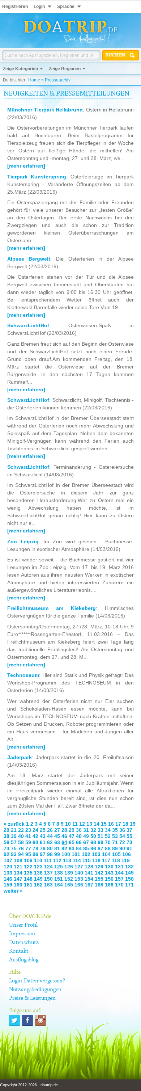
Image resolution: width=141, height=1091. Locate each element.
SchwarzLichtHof (28, 325)
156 (109, 879)
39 (14, 836)
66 (79, 842)
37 (129, 830)
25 (43, 830)
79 (43, 848)
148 (28, 879)
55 (129, 836)
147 (18, 879)
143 (109, 873)
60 (35, 842)
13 (89, 824)
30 (79, 830)
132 (129, 866)
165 (68, 885)
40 (21, 836)
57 (14, 842)
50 (93, 836)
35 (115, 830)
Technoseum (23, 675)
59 (28, 842)
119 (125, 860)
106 (126, 854)
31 (86, 830)
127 (78, 866)
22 (21, 830)
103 (96, 854)
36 (122, 830)
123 (38, 866)
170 (119, 885)
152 (68, 879)
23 (28, 830)
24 (35, 830)
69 (100, 842)
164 (58, 885)
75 (14, 848)
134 (18, 873)
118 (116, 860)
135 (28, 873)
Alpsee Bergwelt (28, 259)
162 (38, 885)
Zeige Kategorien (20, 68)
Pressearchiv (57, 80)
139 (68, 873)
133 (8, 873)
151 (58, 879)
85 (86, 848)
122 (28, 866)
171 (129, 885)
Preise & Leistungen (32, 998)
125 (58, 866)
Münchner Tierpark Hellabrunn (45, 110)
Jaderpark (19, 757)
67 (86, 842)
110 (38, 860)
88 (108, 848)
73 (129, 842)
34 (108, 830)
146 (8, 879)
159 (8, 885)
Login (39, 6)
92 (6, 854)
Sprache (65, 6)
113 (67, 860)
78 (35, 848)
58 (21, 842)
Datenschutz (24, 942)
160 (18, 885)
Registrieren (15, 6)
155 (99, 879)
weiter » (13, 891)
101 (76, 854)
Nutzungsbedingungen (35, 990)
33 (100, 830)
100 (65, 854)
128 (89, 866)
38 (6, 836)
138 (58, 873)
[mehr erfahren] (26, 166)
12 (82, 824)
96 (35, 854)
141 (89, 873)
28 (64, 830)
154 (89, 879)
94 (21, 854)
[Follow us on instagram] (40, 1020)
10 (68, 824)
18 (125, 824)
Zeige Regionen (65, 68)
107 (8, 860)
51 (100, 836)
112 (57, 860)
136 (38, 873)
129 (99, 866)
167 (89, 885)
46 (64, 836)
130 (109, 866)
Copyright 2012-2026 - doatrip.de (29, 1085)
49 (86, 836)
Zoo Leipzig (23, 541)
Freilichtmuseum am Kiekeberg (51, 608)
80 (50, 848)
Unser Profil (23, 925)
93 (14, 854)
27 (57, 830)
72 (122, 842)
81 (57, 848)
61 (43, 842)
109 (28, 860)
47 (71, 836)
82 (64, 848)
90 (122, 848)
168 (99, 885)
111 (48, 860)
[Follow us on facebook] (27, 1020)
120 (8, 866)
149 (38, 879)
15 (104, 824)
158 (129, 879)
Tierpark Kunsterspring (36, 177)
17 (118, 824)
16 (111, 824)
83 (71, 848)
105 (116, 854)
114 (77, 860)
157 (119, 879)
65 (71, 842)
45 (57, 836)
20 (6, 830)
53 (115, 836)
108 (18, 860)
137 (48, 873)
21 (14, 830)
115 (86, 860)
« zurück (14, 824)
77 (28, 848)
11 (75, 824)
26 (50, 830)
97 (43, 854)
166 (78, 885)
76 (21, 848)
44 (50, 836)
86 (93, 848)
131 (119, 866)
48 (79, 836)
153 (78, 879)
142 (99, 873)
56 (6, 842)
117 (106, 860)
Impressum (22, 934)
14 (96, 824)
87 (100, 848)
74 (6, 848)
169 (109, 885)
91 (129, 848)
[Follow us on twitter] (14, 1020)
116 (96, 860)
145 (129, 873)
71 (115, 842)
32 (93, 830)
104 (106, 854)
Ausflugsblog (23, 960)
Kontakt (19, 951)
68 (93, 842)
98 (50, 854)
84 (79, 848)
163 (48, 885)
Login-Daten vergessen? (37, 981)
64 (64, 842)
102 (86, 854)
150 (48, 879)
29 (71, 830)
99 (57, 854)
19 (133, 824)
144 (119, 873)
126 (68, 866)
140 (78, 873)
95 (28, 854)
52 (108, 836)
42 (35, 836)
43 (43, 836)
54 (122, 836)
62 (50, 842)
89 (115, 848)
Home (34, 80)
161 (28, 885)
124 (48, 866)
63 (57, 842)
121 (18, 866)
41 (28, 836)
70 (108, 842)
